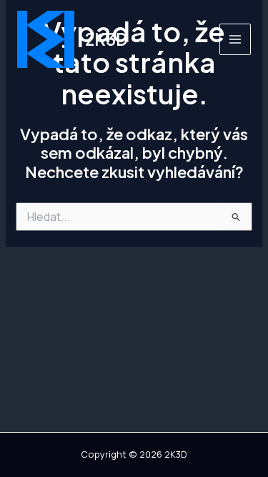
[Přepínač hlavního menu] (235, 39)
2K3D (106, 39)
